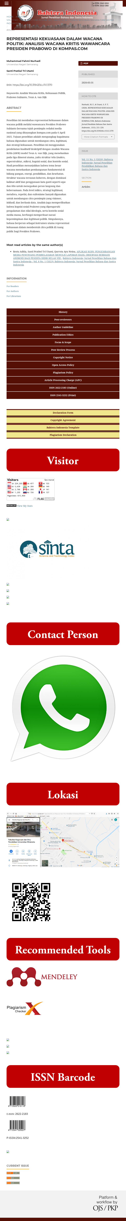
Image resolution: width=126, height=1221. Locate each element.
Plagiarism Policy (63, 372)
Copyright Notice (63, 357)
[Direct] (63, 764)
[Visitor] (31, 499)
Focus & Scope (63, 342)
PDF (85, 63)
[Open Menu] (6, 3)
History (63, 312)
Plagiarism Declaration (63, 434)
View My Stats (24, 505)
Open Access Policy (63, 365)
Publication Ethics (63, 334)
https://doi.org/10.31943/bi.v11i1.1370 (32, 84)
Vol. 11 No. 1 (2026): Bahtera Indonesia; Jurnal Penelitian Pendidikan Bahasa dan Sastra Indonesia (60, 22)
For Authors (13, 291)
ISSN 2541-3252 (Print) (63, 395)
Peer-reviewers (63, 319)
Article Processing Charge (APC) (63, 380)
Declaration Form (63, 412)
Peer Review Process (63, 349)
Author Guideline (63, 327)
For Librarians (14, 296)
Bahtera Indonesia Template (63, 427)
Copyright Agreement (63, 420)
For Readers (13, 286)
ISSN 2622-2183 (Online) (63, 387)
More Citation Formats (96, 136)
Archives (21, 16)
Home (10, 16)
